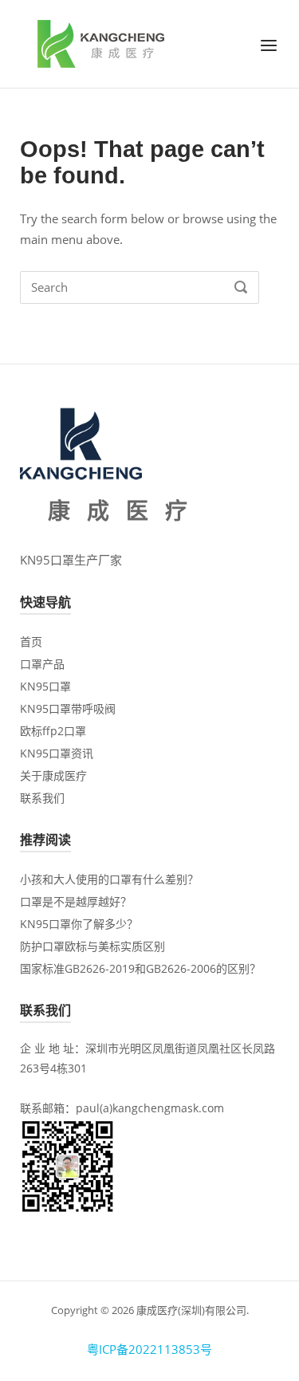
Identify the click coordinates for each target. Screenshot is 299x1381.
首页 (31, 641)
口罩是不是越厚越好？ (76, 901)
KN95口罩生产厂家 (71, 560)
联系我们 (42, 797)
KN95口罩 (45, 686)
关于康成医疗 (53, 775)
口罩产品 (42, 663)
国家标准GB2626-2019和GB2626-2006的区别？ (140, 968)
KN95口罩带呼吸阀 (68, 708)
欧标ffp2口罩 (53, 730)
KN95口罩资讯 (56, 753)
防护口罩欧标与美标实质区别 (92, 946)
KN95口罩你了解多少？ (79, 923)
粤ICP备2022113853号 (149, 1349)
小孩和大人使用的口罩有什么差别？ (109, 879)
